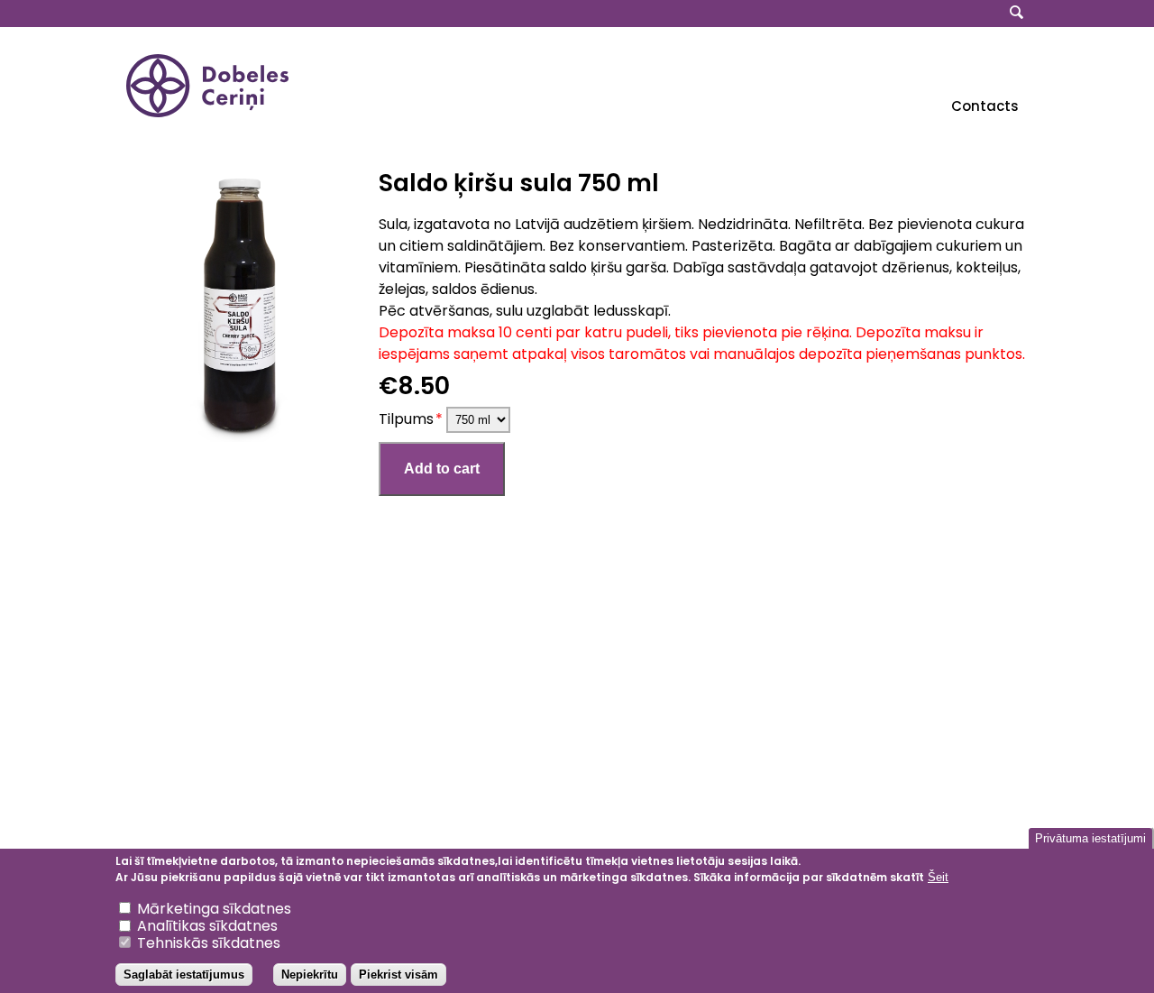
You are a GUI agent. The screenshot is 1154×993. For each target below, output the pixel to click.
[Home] (207, 112)
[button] (239, 306)
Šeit (938, 877)
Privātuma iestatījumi (1090, 838)
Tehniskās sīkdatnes (208, 943)
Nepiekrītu (309, 974)
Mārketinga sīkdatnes (214, 909)
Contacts (985, 106)
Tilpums (406, 419)
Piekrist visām (398, 974)
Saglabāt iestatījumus (184, 974)
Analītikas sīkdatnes (207, 926)
